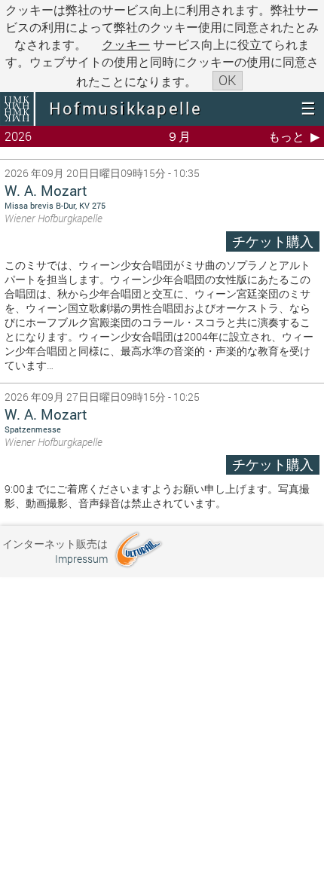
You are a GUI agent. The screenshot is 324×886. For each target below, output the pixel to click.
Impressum (81, 558)
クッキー (126, 44)
